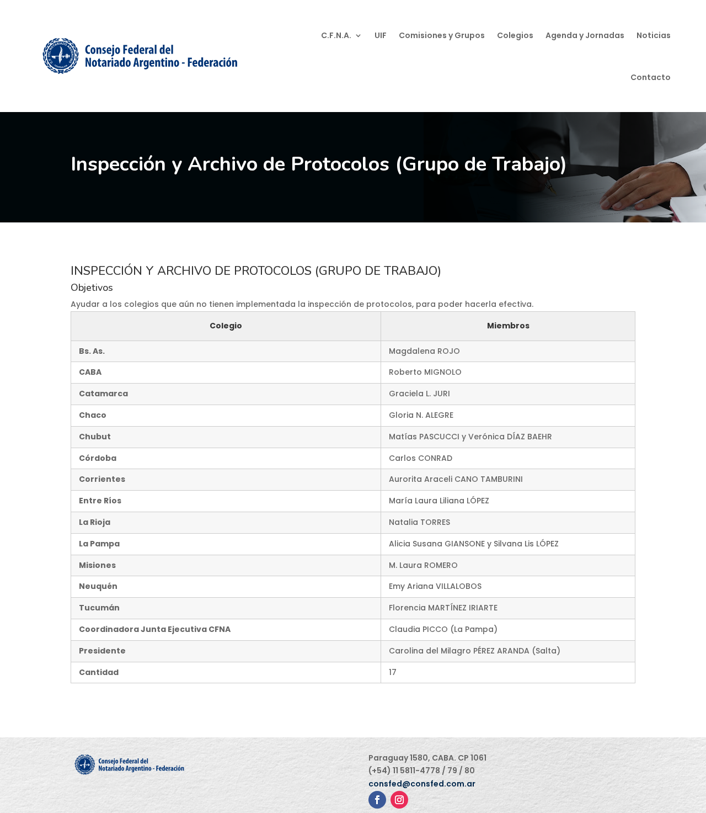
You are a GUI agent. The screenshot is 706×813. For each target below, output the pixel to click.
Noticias (654, 35)
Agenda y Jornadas (584, 35)
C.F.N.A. (336, 35)
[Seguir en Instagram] (399, 800)
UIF (381, 35)
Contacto (650, 77)
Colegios (515, 35)
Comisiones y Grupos (442, 35)
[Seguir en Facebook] (377, 800)
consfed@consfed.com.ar (421, 783)
